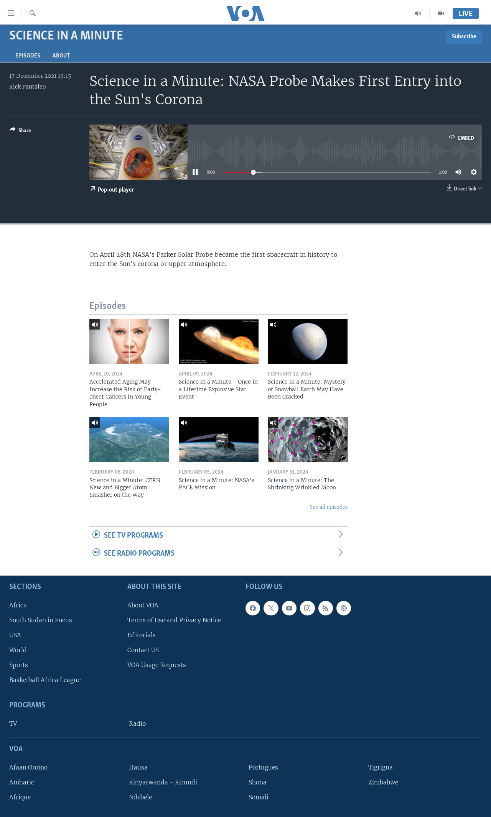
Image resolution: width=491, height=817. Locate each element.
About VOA (142, 605)
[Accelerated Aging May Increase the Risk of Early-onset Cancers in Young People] (129, 341)
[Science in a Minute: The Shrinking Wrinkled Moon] (308, 439)
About (61, 56)
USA (15, 635)
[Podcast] (343, 607)
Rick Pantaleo (27, 86)
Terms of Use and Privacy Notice (174, 620)
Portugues (263, 767)
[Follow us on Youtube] (289, 607)
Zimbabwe (383, 782)
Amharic (21, 782)
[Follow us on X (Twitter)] (271, 607)
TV (13, 723)
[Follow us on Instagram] (307, 607)
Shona (258, 782)
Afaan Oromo (28, 767)
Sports (18, 665)
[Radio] (418, 13)
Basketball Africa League (45, 680)
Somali (259, 797)
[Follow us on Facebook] (253, 607)
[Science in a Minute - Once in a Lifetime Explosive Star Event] (219, 341)
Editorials (141, 635)
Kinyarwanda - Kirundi (163, 782)
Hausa (138, 767)
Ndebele (140, 797)
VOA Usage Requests (156, 665)
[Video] (441, 13)
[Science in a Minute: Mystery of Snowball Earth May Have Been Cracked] (308, 341)
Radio (137, 723)
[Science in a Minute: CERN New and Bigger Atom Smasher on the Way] (129, 439)
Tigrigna (380, 767)
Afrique (20, 797)
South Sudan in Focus (40, 620)
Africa (18, 605)
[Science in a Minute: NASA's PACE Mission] (219, 439)
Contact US (143, 650)
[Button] (20, 132)
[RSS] (325, 607)
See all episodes (329, 507)
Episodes (27, 56)
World (18, 650)
